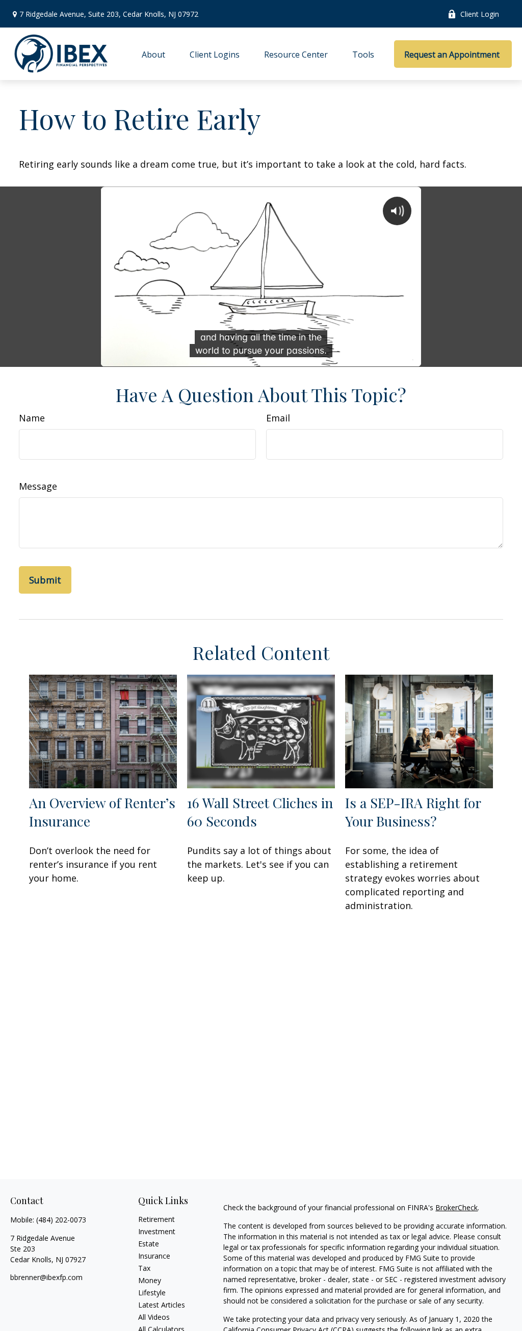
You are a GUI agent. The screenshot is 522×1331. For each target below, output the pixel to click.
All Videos (154, 1317)
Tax (144, 1268)
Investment (156, 1231)
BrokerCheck (456, 1207)
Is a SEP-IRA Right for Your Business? (413, 811)
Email (278, 418)
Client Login (479, 14)
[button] (153, 54)
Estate (148, 1243)
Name (32, 418)
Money (149, 1280)
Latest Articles (161, 1305)
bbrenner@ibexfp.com (46, 1277)
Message (38, 486)
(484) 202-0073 (61, 1219)
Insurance (154, 1256)
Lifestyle (152, 1292)
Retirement (156, 1219)
